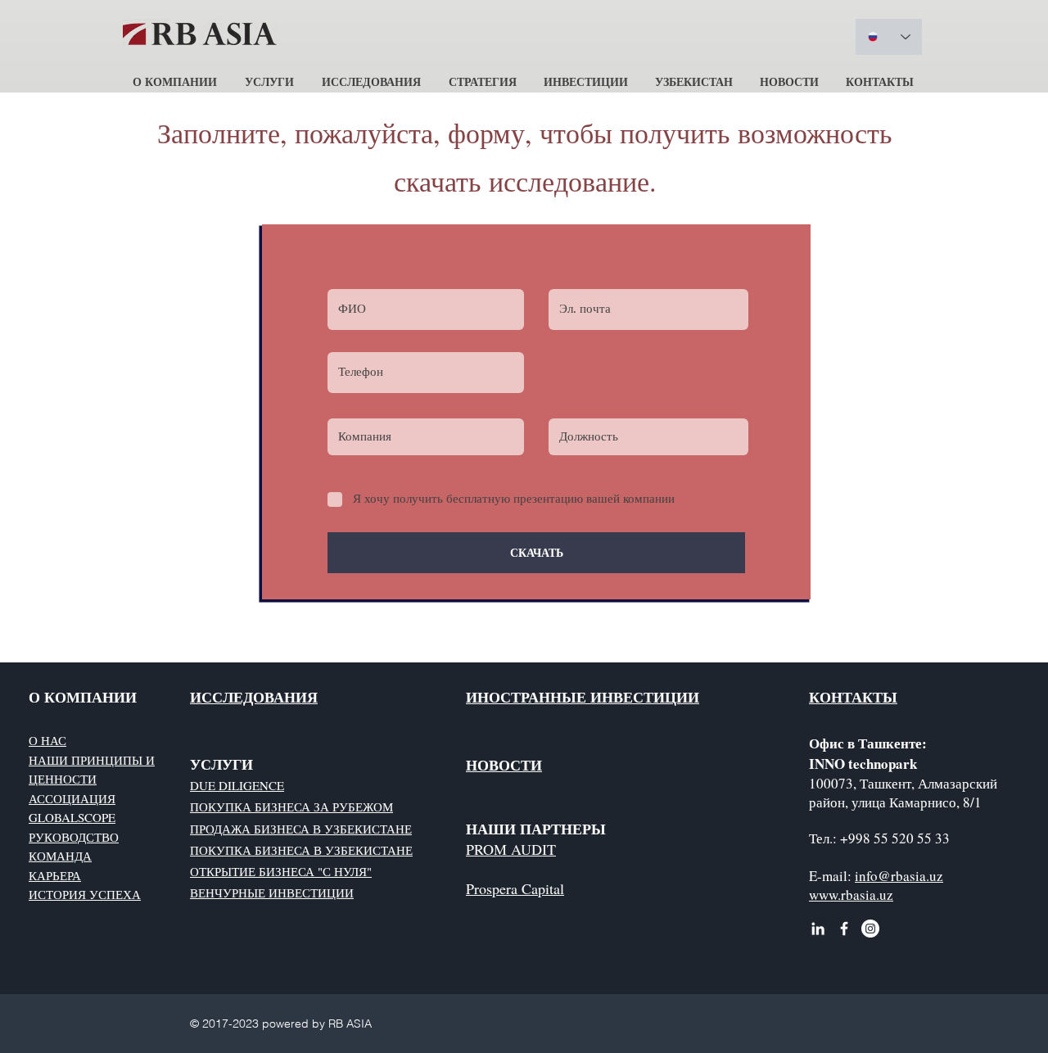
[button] (175, 74)
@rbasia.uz (910, 875)
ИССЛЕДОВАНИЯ (254, 696)
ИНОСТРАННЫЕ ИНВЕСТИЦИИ (582, 696)
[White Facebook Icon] (844, 929)
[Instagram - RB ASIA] (870, 929)
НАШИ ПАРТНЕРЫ (536, 828)
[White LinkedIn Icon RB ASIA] (818, 929)
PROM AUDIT (511, 849)
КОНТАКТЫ (853, 696)
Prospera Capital (515, 888)
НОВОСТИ (504, 764)
